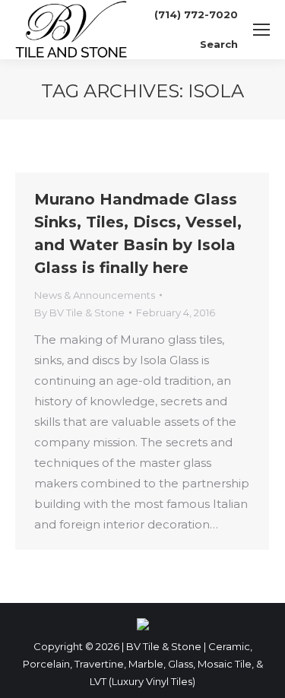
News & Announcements (94, 295)
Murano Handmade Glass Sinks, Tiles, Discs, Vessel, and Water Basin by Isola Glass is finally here (138, 233)
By (79, 312)
